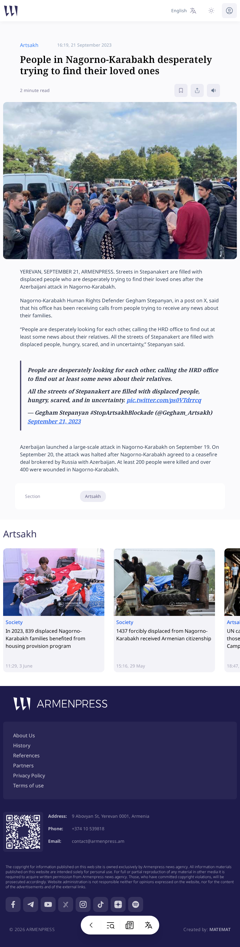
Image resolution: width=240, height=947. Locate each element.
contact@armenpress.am (98, 841)
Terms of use (28, 785)
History (21, 745)
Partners (23, 765)
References (26, 755)
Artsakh (93, 496)
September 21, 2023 (54, 421)
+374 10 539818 (88, 829)
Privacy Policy (29, 775)
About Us (24, 735)
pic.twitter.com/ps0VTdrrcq (164, 400)
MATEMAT (220, 929)
